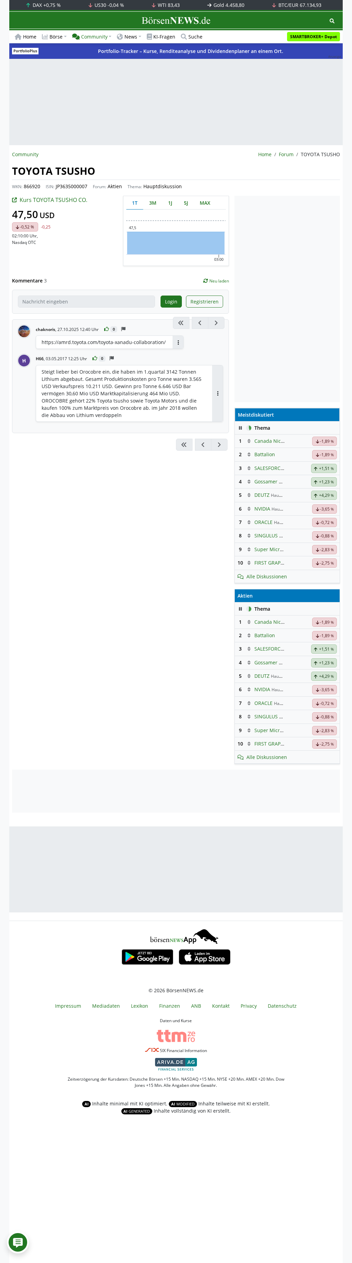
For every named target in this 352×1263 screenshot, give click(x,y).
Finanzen (169, 1006)
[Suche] (332, 20)
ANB (196, 1006)
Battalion (264, 454)
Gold (228, 5)
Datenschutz (282, 1006)
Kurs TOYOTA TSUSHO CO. (53, 200)
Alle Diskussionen (266, 576)
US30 (108, 5)
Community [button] (94, 36)
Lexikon (139, 1006)
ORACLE (263, 522)
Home (29, 36)
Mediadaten (106, 1006)
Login (171, 301)
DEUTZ (262, 495)
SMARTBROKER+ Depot (313, 37)
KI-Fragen (164, 36)
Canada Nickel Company (282, 441)
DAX (46, 5)
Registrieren (204, 301)
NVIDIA (262, 508)
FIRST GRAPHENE (273, 562)
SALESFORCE (268, 468)
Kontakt (221, 1006)
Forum (286, 154)
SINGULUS (266, 535)
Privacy (249, 1006)
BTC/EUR (299, 5)
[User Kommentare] (18, 1242)
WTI (168, 5)
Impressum (68, 1006)
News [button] (130, 36)
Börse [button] (56, 36)
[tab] (134, 203)
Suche (195, 36)
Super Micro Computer (280, 549)
